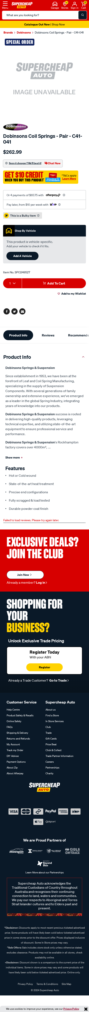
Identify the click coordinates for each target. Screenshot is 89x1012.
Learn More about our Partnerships (44, 872)
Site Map (66, 984)
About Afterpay (15, 773)
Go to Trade (58, 680)
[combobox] (12, 283)
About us (51, 709)
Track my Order (15, 750)
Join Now (23, 575)
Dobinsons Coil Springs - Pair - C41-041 (59, 32)
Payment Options (16, 762)
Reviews (48, 335)
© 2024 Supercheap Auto (44, 990)
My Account (13, 744)
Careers (50, 762)
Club (48, 727)
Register (44, 667)
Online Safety (14, 721)
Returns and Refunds (18, 738)
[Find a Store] (64, 3)
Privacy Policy (71, 1009)
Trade (49, 733)
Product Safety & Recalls (20, 715)
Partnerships (52, 767)
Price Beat (51, 744)
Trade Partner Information (59, 756)
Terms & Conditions (47, 984)
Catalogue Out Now (44, 24)
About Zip (12, 767)
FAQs (10, 727)
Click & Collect (53, 750)
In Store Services (55, 721)
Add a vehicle (22, 256)
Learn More (69, 178)
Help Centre (13, 709)
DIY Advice (13, 756)
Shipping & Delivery (17, 733)
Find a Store (52, 715)
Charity (49, 773)
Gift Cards (51, 738)
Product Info (18, 335)
